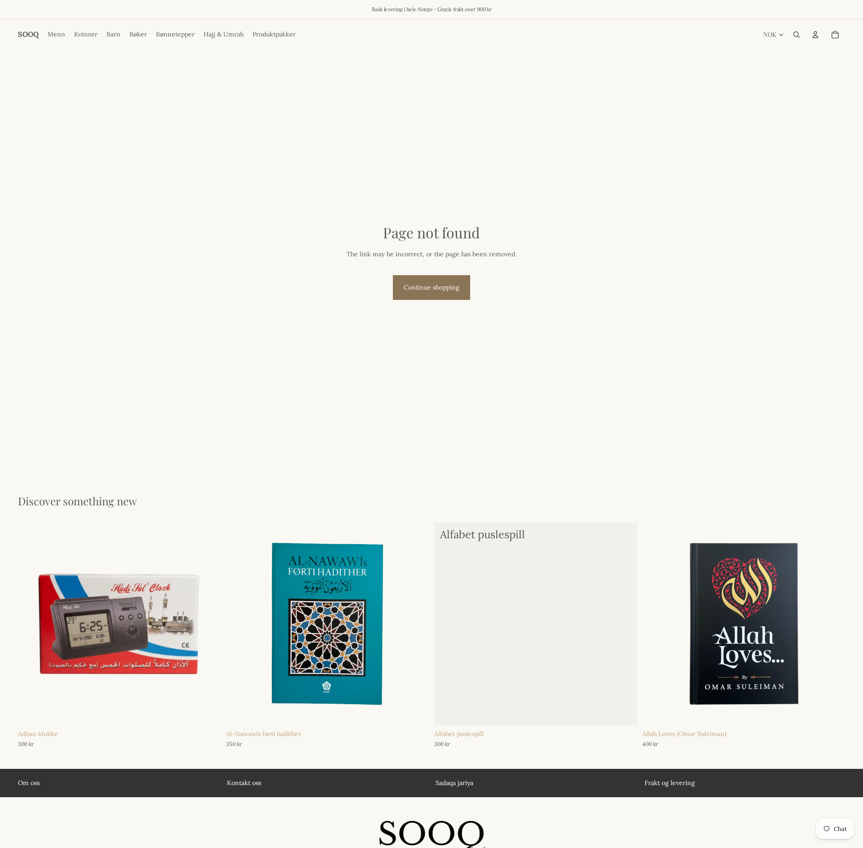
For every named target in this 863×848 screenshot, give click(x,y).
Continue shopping (431, 287)
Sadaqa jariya (454, 783)
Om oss (29, 783)
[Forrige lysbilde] (31, 624)
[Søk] (796, 35)
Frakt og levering (670, 783)
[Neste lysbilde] (207, 624)
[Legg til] (207, 712)
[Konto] (815, 35)
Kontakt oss (244, 783)
